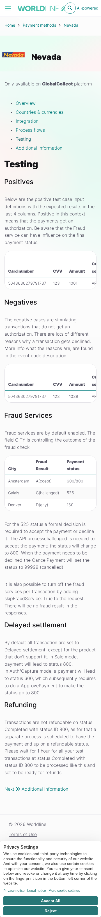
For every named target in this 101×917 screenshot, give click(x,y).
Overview (26, 103)
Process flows (30, 130)
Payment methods (39, 25)
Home (9, 25)
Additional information (39, 148)
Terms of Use (23, 834)
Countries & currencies (39, 112)
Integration (27, 121)
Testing (23, 139)
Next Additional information (36, 789)
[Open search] (70, 8)
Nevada (71, 25)
